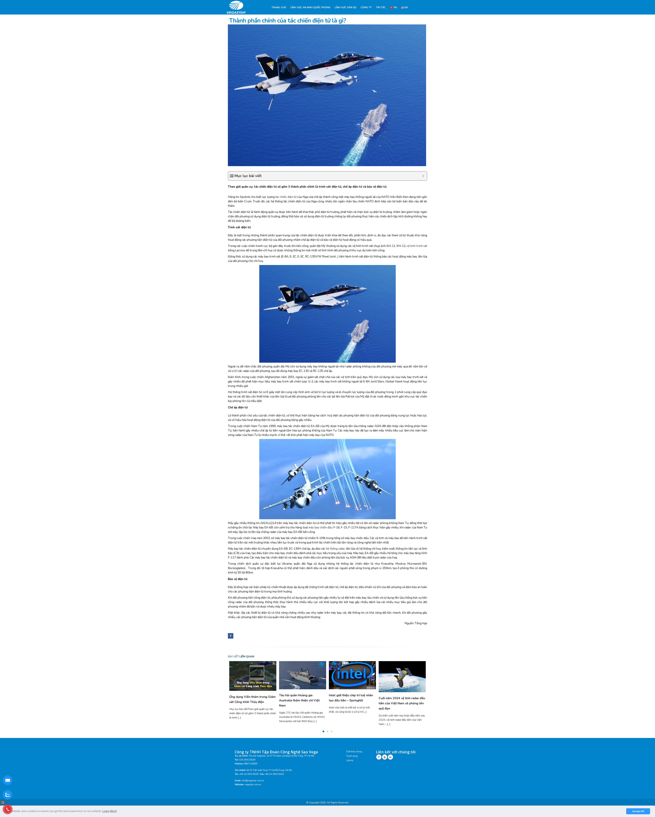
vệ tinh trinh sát (417, 246)
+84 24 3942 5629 (274, 784)
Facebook (230, 636)
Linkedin (390, 767)
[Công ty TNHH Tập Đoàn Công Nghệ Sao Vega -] (237, 7)
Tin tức (380, 7)
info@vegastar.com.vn (253, 791)
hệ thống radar (335, 549)
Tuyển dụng (352, 766)
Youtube (384, 767)
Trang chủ (279, 7)
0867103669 (250, 774)
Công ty (366, 7)
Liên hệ (349, 771)
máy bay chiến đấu (321, 527)
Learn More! (109, 811)
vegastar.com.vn (253, 795)
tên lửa (246, 401)
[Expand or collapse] (423, 176)
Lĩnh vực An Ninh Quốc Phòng (310, 7)
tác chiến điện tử (286, 197)
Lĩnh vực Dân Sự (345, 7)
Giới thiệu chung (354, 762)
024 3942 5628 (247, 770)
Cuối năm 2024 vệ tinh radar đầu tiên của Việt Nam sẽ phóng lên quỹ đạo (302, 703)
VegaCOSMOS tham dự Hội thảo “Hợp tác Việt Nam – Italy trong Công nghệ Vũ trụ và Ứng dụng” (352, 707)
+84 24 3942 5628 (248, 784)
